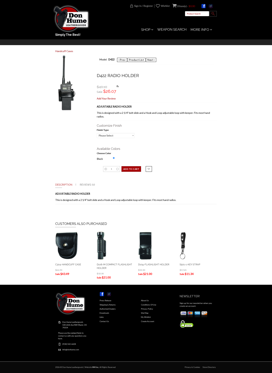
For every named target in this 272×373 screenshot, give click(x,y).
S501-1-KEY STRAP (190, 264)
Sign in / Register (143, 5)
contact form (75, 333)
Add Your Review (106, 98)
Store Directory (209, 367)
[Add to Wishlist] (149, 169)
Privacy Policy (147, 309)
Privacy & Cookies (192, 367)
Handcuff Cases (64, 51)
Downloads (104, 313)
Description (63, 184)
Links (102, 317)
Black (100, 158)
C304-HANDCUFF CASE (68, 264)
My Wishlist (146, 317)
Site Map (144, 313)
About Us (145, 300)
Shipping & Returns (108, 305)
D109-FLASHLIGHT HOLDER (153, 264)
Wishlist (165, 5)
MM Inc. (95, 367)
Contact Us (104, 321)
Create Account (147, 321)
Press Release (105, 300)
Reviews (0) (87, 184)
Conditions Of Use (148, 305)
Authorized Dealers (108, 309)
